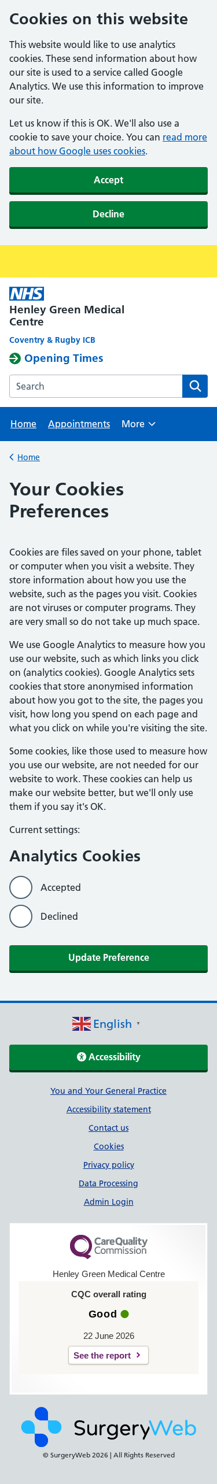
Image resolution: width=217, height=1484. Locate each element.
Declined (59, 916)
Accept (108, 180)
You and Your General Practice (108, 1091)
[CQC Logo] (109, 1256)
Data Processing (108, 1183)
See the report (102, 1355)
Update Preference (108, 957)
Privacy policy (108, 1165)
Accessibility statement (109, 1109)
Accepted (61, 887)
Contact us (108, 1128)
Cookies (109, 1146)
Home (23, 424)
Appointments (79, 424)
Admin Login (109, 1202)
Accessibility (113, 1057)
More (139, 427)
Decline (108, 214)
